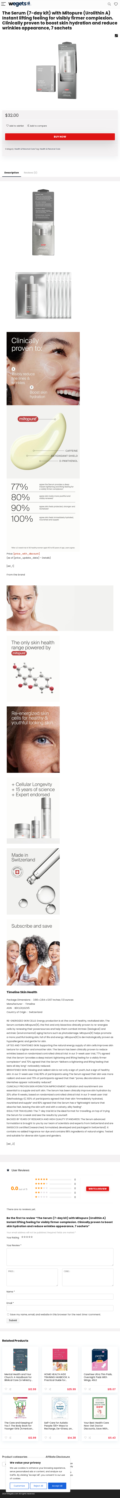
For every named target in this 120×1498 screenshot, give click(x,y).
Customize (19, 1485)
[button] (116, 35)
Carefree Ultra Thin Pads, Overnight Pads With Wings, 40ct (98, 1377)
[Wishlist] (116, 4)
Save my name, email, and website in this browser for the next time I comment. (55, 1314)
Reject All (38, 1485)
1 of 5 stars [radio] (22, 1237)
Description (11, 172)
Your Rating (13, 1237)
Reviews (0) (30, 172)
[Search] (109, 4)
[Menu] (3, 4)
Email (10, 1303)
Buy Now (60, 136)
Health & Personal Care (24, 149)
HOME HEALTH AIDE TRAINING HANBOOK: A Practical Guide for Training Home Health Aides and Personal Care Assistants (58, 1382)
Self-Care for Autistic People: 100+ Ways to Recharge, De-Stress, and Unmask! (58, 1427)
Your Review (14, 1245)
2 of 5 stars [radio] (23, 1237)
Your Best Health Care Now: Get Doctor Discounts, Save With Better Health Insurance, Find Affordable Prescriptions (98, 1430)
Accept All (57, 1485)
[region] (38, 1475)
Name (11, 1291)
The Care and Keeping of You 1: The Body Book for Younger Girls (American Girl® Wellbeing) (18, 1427)
